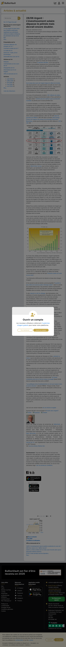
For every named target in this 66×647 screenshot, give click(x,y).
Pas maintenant (25, 330)
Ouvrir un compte (41, 330)
